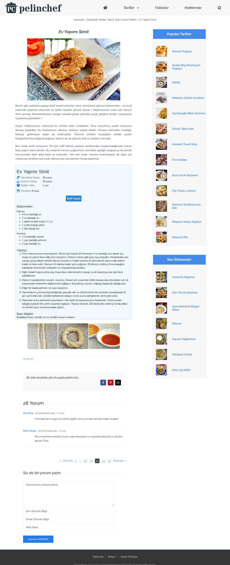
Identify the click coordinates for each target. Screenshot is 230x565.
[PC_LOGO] (33, 3)
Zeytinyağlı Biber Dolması (188, 113)
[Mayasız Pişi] (161, 233)
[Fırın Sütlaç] (161, 156)
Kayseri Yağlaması (184, 339)
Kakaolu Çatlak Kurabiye (188, 97)
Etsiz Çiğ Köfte (181, 370)
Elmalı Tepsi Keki (183, 128)
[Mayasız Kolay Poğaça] (161, 218)
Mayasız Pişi (180, 237)
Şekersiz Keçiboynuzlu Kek (186, 206)
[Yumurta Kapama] (161, 273)
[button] (219, 8)
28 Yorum (28, 359)
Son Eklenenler (179, 260)
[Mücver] (161, 319)
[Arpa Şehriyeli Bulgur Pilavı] (161, 304)
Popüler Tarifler (179, 34)
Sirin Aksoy (28, 413)
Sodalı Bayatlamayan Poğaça (186, 66)
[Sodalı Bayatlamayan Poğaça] (161, 63)
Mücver (177, 323)
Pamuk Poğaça (182, 51)
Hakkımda (98, 556)
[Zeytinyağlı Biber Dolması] (161, 109)
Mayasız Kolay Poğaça (186, 221)
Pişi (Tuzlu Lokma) (184, 190)
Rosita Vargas (29, 431)
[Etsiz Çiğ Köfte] (161, 366)
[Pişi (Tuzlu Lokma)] (161, 187)
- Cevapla (59, 413)
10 (85, 461)
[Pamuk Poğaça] (161, 47)
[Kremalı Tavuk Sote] (161, 140)
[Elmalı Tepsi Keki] (161, 125)
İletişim (112, 556)
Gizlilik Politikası (129, 556)
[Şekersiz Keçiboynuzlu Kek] (161, 202)
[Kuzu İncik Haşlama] (161, 171)
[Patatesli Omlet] (161, 350)
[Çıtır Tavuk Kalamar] (161, 288)
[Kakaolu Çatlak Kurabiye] (161, 94)
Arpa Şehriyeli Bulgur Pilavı (186, 308)
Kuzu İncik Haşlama (185, 175)
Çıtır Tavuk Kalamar (185, 292)
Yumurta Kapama (183, 277)
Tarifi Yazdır (74, 198)
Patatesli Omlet (182, 354)
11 (91, 461)
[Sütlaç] (161, 78)
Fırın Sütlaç (179, 159)
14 (109, 461)
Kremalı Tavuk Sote (184, 144)
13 (103, 461)
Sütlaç (176, 82)
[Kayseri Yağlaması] (161, 335)
